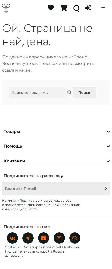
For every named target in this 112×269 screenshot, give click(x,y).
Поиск (84, 92)
